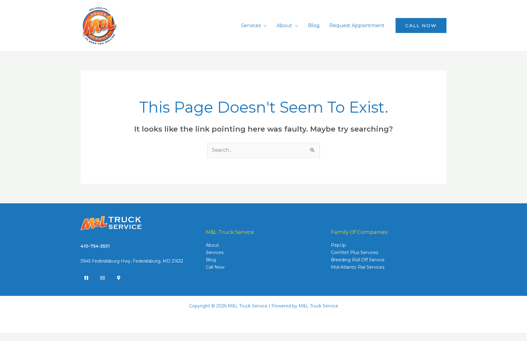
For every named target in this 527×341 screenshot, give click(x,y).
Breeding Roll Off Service (358, 260)
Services (251, 25)
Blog (314, 25)
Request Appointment (357, 25)
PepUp (338, 245)
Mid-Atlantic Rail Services (357, 267)
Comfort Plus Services (354, 252)
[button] (421, 25)
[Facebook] (86, 278)
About (284, 25)
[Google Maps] (118, 278)
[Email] (102, 278)
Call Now (215, 267)
